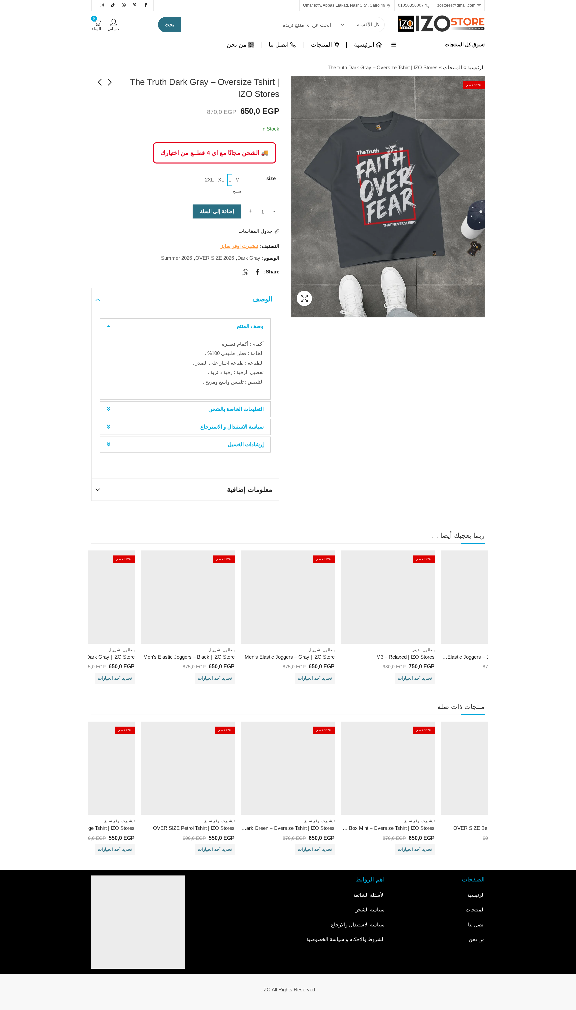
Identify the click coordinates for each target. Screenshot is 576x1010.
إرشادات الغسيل (246, 444)
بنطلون (429, 649)
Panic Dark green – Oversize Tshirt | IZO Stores (282, 828)
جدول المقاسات (255, 231)
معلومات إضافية (249, 489)
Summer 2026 (176, 258)
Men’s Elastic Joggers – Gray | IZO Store (290, 657)
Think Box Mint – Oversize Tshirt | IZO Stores (385, 828)
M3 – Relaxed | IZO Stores (405, 657)
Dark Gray (248, 258)
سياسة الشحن (369, 909)
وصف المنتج (250, 326)
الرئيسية (476, 67)
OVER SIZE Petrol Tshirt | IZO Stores (194, 828)
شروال (314, 649)
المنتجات (452, 67)
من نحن (477, 939)
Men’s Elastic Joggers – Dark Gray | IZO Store (484, 657)
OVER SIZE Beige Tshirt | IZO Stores (94, 828)
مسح (237, 191)
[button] (185, 326)
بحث (169, 24)
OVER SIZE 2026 (214, 258)
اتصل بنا (476, 924)
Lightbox (304, 298)
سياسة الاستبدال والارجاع (358, 924)
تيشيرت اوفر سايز (239, 246)
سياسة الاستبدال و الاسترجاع (232, 427)
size (271, 178)
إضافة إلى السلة (217, 211)
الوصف (262, 299)
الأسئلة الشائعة (369, 895)
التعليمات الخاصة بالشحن (236, 409)
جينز (416, 649)
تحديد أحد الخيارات (415, 678)
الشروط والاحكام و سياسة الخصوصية (345, 939)
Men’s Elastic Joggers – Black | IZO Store (189, 657)
